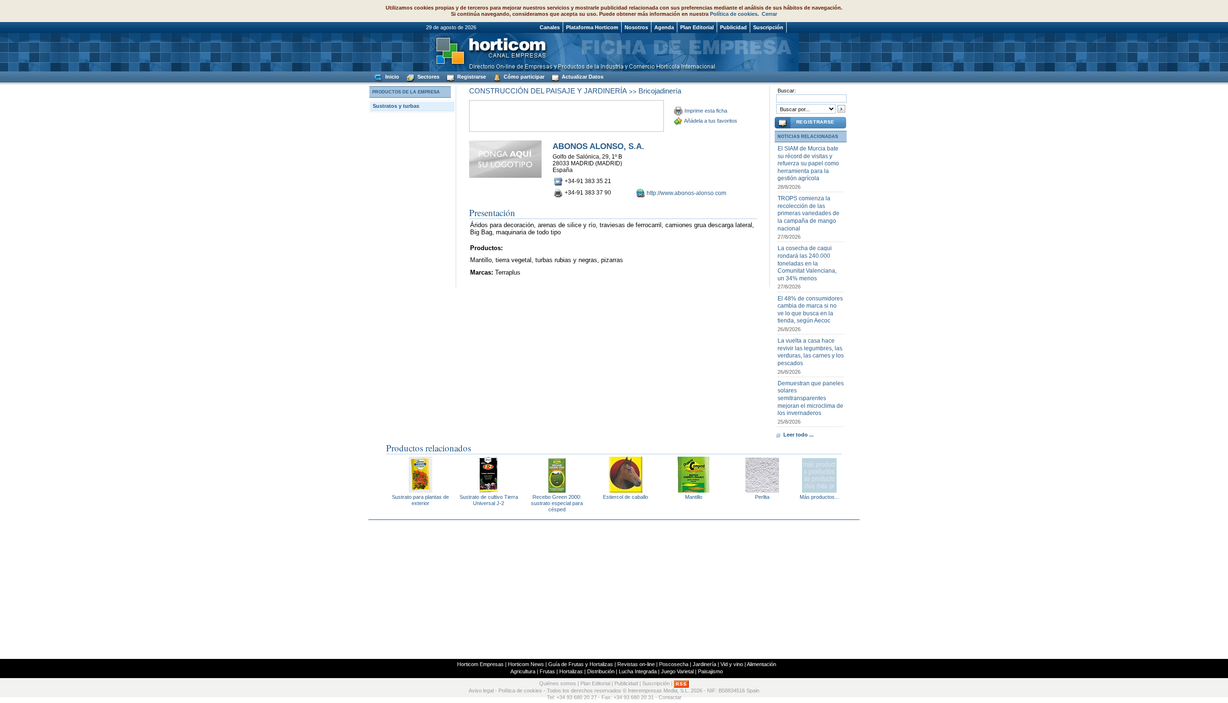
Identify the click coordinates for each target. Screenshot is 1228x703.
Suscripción (768, 27)
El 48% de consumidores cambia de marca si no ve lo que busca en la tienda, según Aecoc (810, 309)
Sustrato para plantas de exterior (420, 500)
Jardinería (704, 664)
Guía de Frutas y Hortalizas (580, 664)
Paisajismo (710, 671)
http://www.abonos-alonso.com (686, 193)
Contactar (670, 697)
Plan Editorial (697, 27)
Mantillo (693, 497)
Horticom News (526, 664)
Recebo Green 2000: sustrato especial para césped (557, 503)
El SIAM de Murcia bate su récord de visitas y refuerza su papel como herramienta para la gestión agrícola (808, 163)
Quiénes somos (557, 684)
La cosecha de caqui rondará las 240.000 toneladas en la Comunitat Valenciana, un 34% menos (807, 263)
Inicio (391, 77)
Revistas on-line (636, 664)
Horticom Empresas (480, 664)
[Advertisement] (614, 589)
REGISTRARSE (815, 122)
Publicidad (733, 27)
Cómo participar (523, 77)
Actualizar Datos (581, 77)
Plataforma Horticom (592, 27)
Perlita (762, 497)
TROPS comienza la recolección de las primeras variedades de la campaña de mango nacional (808, 213)
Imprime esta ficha (706, 111)
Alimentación (761, 664)
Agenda (664, 27)
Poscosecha (673, 664)
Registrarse (471, 77)
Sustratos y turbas (396, 106)
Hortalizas (571, 671)
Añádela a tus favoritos (710, 121)
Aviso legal (481, 690)
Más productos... (819, 497)
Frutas (547, 671)
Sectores (427, 77)
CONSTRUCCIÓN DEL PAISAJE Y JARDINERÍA (548, 91)
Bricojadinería (659, 91)
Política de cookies (733, 14)
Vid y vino (731, 664)
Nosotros (636, 27)
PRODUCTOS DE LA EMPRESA (406, 92)
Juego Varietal (677, 671)
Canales (550, 27)
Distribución (600, 671)
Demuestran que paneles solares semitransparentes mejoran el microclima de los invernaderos (811, 398)
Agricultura (522, 671)
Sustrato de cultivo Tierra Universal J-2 (489, 500)
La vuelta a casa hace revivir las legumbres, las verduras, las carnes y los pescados (811, 352)
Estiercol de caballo (625, 497)
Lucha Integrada (638, 671)
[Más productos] (819, 490)
